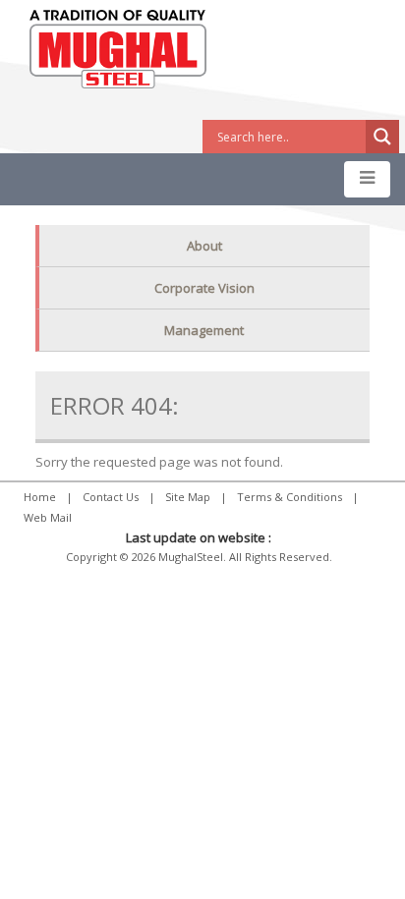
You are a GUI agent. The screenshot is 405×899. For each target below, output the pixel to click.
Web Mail (48, 517)
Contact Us (111, 496)
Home (40, 496)
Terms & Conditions (289, 496)
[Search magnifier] (382, 136)
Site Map (187, 496)
